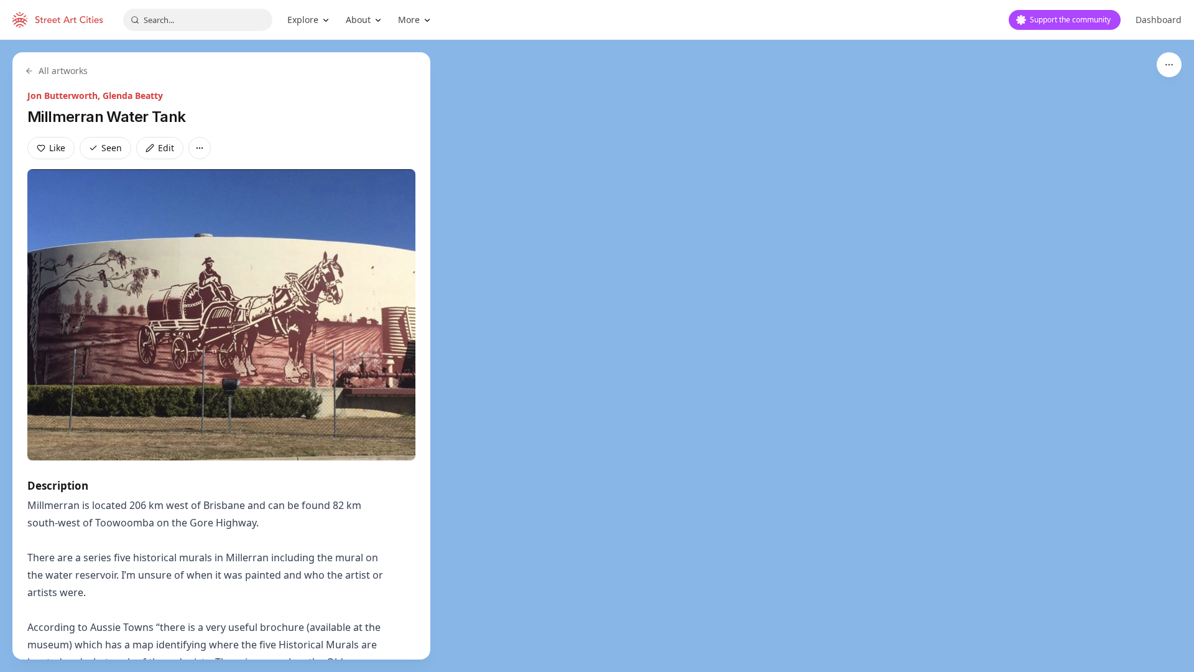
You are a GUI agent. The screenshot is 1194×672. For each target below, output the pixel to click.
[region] (597, 356)
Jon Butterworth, (65, 95)
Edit (166, 148)
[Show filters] (1169, 64)
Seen (111, 148)
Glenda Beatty (133, 95)
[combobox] (197, 20)
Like (57, 148)
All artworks (63, 71)
